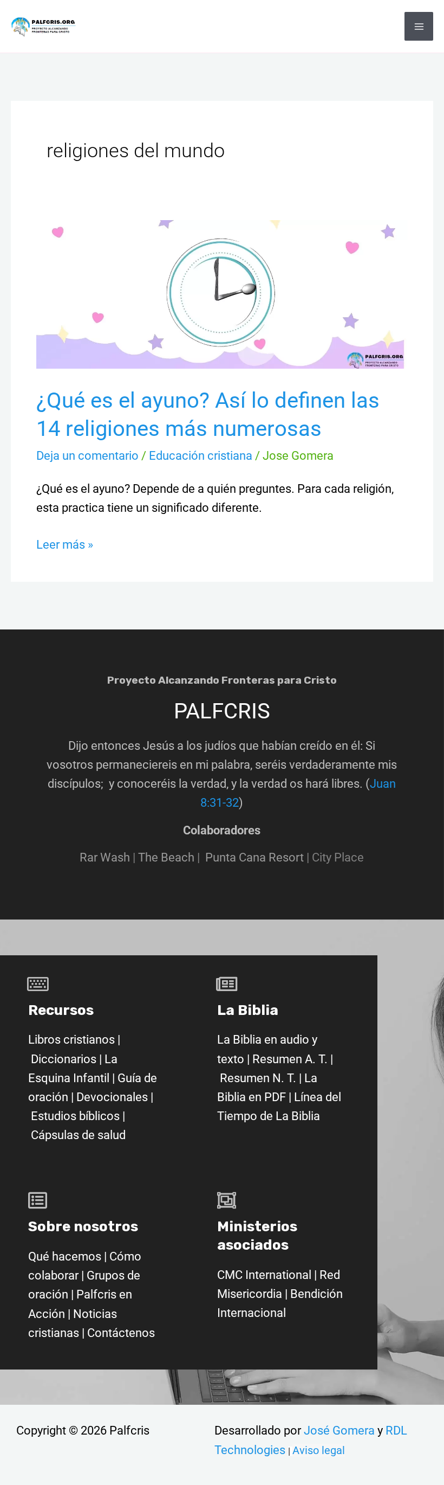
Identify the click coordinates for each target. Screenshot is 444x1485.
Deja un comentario (87, 455)
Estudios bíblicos (75, 1116)
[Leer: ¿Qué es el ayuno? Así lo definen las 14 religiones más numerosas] (222, 293)
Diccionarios (63, 1059)
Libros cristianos (71, 1039)
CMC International (265, 1275)
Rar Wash (109, 857)
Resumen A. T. (290, 1059)
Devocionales (112, 1097)
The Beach (166, 857)
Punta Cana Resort (254, 857)
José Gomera (340, 1430)
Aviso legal (318, 1450)
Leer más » (64, 543)
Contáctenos (121, 1333)
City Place (338, 857)
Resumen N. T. (258, 1078)
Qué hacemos (64, 1256)
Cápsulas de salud (78, 1135)
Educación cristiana (200, 455)
